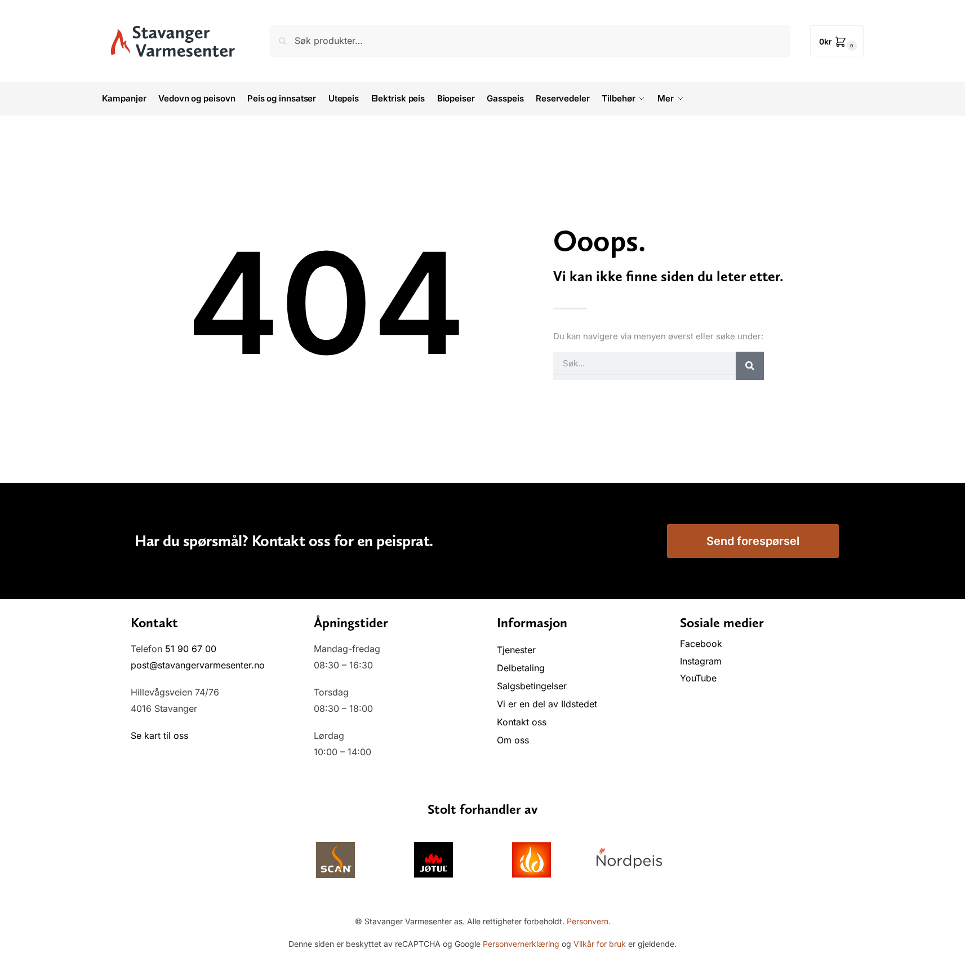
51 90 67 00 (190, 648)
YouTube (698, 678)
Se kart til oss (159, 735)
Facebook (702, 643)
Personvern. (589, 921)
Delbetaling (521, 667)
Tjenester (516, 649)
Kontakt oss (521, 722)
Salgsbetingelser (532, 686)
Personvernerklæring (521, 944)
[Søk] (750, 366)
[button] (837, 40)
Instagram (701, 661)
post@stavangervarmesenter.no (198, 665)
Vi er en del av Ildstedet (547, 704)
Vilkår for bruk (599, 944)
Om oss (513, 740)
